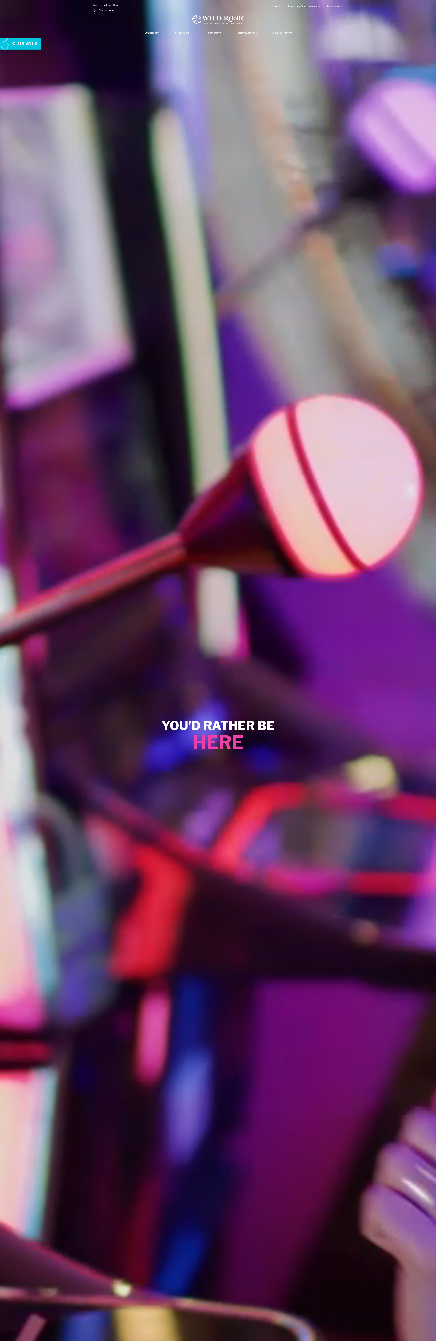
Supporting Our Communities (304, 6)
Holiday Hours (335, 6)
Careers (276, 6)
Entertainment (247, 32)
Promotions (214, 32)
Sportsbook (182, 32)
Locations (150, 32)
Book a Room (281, 32)
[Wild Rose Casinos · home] (218, 19)
